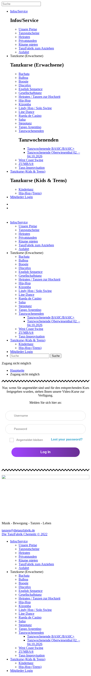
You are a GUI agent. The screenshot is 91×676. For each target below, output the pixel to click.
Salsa (22, 119)
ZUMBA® (26, 164)
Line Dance (26, 112)
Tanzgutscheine (29, 33)
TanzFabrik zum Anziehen (36, 48)
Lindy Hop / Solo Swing (35, 108)
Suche (56, 355)
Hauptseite (17, 370)
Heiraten (24, 37)
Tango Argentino (30, 127)
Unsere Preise (28, 29)
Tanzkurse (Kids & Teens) (27, 171)
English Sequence (31, 89)
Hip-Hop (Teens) (30, 193)
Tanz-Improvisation (32, 167)
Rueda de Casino (30, 115)
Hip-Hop (25, 100)
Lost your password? (67, 439)
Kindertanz (26, 189)
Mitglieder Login (21, 197)
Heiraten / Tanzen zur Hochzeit (39, 96)
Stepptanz (25, 123)
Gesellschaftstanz (30, 93)
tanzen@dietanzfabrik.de (18, 530)
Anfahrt (24, 52)
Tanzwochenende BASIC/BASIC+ (50, 148)
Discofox (25, 85)
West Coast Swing (31, 160)
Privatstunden (28, 40)
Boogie (23, 81)
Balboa (23, 77)
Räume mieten (28, 44)
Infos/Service (19, 11)
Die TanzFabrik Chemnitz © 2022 (24, 534)
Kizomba (25, 104)
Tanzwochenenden (31, 131)
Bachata (24, 74)
